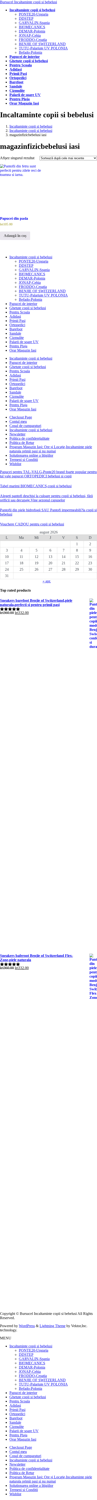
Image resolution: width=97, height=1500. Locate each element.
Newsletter (17, 434)
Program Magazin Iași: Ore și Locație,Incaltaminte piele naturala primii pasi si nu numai (50, 449)
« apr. (47, 581)
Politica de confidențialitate (29, 438)
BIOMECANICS (32, 27)
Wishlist (15, 464)
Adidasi (15, 316)
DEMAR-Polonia (32, 31)
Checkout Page (20, 417)
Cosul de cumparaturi (25, 426)
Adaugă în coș (15, 236)
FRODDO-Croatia (33, 40)
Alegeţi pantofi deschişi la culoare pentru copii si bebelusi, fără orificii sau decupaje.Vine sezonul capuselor (46, 498)
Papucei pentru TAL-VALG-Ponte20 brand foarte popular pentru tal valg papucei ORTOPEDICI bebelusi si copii (48, 474)
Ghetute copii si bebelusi (27, 308)
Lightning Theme (52, 1326)
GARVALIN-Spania (34, 23)
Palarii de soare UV (24, 342)
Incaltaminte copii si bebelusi (30, 257)
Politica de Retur (21, 443)
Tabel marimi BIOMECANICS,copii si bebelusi (36, 486)
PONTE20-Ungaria (33, 14)
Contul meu (18, 421)
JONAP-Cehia (30, 35)
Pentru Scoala (19, 312)
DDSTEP (26, 18)
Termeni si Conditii (23, 460)
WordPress (27, 1326)
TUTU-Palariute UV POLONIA (43, 48)
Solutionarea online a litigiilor (31, 455)
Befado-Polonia (30, 52)
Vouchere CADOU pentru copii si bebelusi (32, 524)
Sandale (15, 333)
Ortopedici (17, 325)
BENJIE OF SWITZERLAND (42, 44)
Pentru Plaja (18, 346)
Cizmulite (16, 338)
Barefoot (15, 329)
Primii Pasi (17, 321)
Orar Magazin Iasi (22, 350)
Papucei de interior (23, 304)
